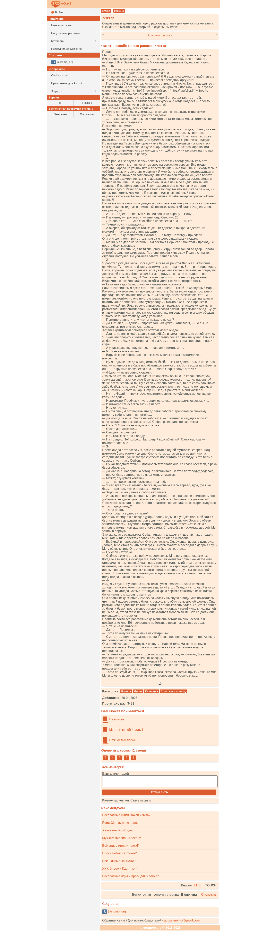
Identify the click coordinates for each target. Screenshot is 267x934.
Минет (138, 691)
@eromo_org (116, 911)
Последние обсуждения (66, 48)
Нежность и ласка (121, 740)
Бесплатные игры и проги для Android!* (130, 876)
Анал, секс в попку (173, 691)
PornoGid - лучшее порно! (120, 822)
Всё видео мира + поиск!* (120, 845)
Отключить (209, 894)
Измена (119, 10)
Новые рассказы (61, 25)
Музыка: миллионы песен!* (121, 838)
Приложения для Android (67, 83)
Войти (58, 12)
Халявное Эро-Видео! (118, 830)
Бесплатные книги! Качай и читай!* (127, 815)
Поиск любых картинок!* (119, 853)
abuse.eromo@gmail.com (182, 920)
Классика (151, 691)
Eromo (106, 10)
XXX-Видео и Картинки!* (119, 868)
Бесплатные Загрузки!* (119, 861)
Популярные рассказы (65, 33)
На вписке (116, 719)
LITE (197, 885)
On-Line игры (59, 75)
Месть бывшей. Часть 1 (125, 729)
